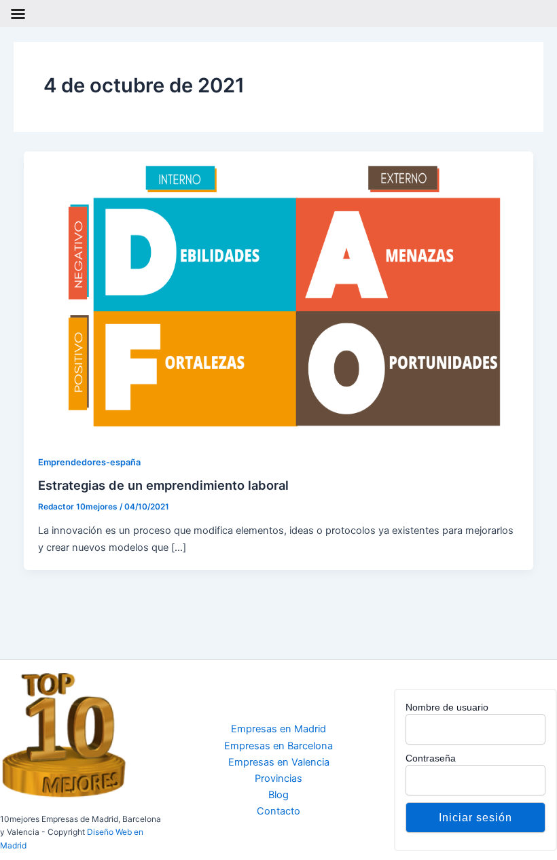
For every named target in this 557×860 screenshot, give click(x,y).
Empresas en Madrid (278, 729)
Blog (278, 795)
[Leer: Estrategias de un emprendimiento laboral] (279, 295)
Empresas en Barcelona (278, 746)
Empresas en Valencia (278, 762)
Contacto (278, 811)
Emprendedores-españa (89, 462)
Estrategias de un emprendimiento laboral (163, 485)
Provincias (278, 778)
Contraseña (431, 758)
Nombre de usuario (447, 707)
